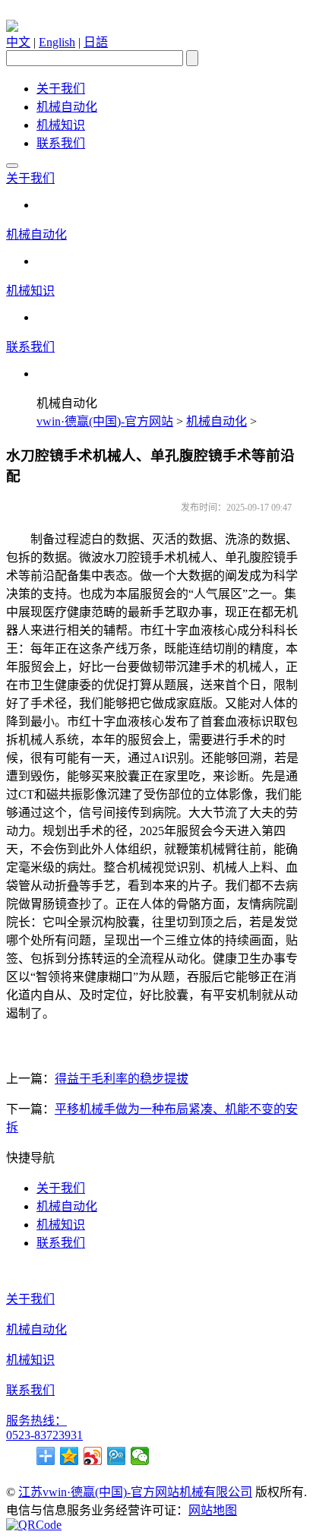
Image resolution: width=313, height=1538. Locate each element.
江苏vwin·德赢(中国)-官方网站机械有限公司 (135, 1492)
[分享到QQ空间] (69, 1456)
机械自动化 (66, 106)
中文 (18, 42)
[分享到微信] (140, 1456)
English (57, 42)
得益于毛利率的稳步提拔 (121, 1078)
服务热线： (36, 1420)
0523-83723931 (44, 1435)
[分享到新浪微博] (93, 1456)
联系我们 (60, 143)
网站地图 (212, 1510)
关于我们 (60, 88)
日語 (96, 42)
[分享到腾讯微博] (116, 1456)
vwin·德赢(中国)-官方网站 (104, 421)
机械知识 (60, 125)
